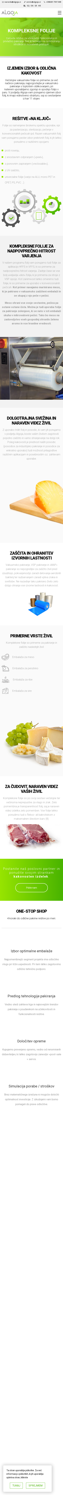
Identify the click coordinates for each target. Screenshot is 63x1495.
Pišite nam (31, 887)
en (32, 5)
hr (39, 5)
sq (28, 5)
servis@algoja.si (33, 2)
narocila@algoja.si (13, 2)
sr (36, 5)
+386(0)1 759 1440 (53, 2)
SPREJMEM (35, 1485)
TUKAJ (16, 1485)
